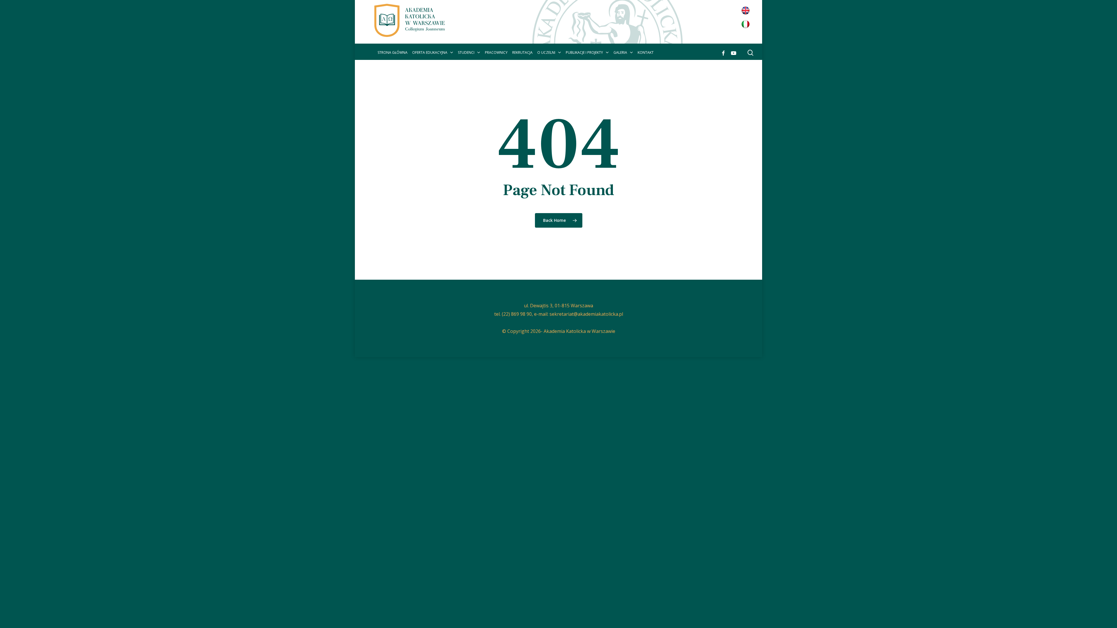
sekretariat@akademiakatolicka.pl (586, 314)
